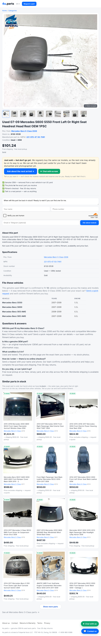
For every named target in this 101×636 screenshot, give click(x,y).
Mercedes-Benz (18, 131)
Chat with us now (50, 171)
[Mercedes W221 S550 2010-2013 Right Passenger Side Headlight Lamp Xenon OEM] (83, 522)
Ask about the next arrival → (20, 171)
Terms (39, 623)
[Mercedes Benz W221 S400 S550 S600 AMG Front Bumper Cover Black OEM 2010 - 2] (17, 469)
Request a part (29, 4)
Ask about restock (89, 223)
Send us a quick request (32, 246)
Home (4, 11)
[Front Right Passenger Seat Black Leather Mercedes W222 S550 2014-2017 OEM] (50, 469)
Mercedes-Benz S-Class (12, 431)
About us (6, 623)
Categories (12, 11)
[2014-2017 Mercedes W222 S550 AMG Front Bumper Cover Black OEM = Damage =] (83, 576)
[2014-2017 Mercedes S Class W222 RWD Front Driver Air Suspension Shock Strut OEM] (17, 522)
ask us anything (30, 191)
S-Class (28, 131)
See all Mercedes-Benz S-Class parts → (20, 612)
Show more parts (50, 607)
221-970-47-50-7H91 (35, 137)
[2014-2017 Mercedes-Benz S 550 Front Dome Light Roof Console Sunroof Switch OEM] (17, 576)
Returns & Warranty (27, 623)
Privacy (47, 623)
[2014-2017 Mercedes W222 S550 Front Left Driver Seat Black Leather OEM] (83, 469)
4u (8, 3)
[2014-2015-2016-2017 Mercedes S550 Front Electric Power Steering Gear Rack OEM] (83, 416)
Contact (14, 623)
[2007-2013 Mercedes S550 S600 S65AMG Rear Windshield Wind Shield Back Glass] (50, 522)
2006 (34, 131)
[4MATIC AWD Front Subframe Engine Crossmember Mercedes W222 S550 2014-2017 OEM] (50, 576)
